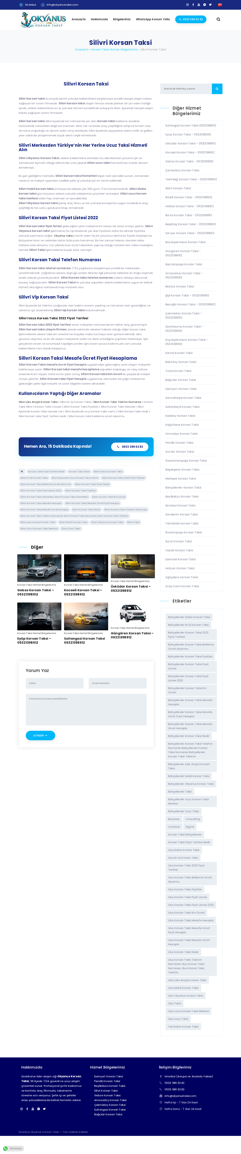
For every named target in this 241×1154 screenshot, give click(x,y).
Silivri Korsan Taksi (178, 188)
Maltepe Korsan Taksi (180, 479)
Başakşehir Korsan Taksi (182, 470)
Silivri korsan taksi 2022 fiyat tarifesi (123, 478)
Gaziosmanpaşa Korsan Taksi (186, 461)
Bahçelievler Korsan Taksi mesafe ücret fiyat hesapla (190, 714)
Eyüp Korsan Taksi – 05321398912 (34, 640)
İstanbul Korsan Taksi (180, 505)
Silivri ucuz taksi (71, 528)
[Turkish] (220, 5)
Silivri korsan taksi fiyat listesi (92, 484)
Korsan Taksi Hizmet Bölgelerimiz (36, 584)
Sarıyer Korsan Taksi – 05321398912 (189, 233)
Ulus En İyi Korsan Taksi (183, 858)
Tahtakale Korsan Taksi (181, 523)
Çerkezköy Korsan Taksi (182, 170)
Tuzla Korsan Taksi (178, 371)
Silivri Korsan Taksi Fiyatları (80, 490)
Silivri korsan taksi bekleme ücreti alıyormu (45, 484)
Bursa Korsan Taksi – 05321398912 (188, 215)
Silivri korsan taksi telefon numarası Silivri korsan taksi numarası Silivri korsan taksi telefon (74, 516)
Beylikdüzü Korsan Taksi (182, 496)
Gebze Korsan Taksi (107, 1095)
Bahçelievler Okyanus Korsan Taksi (191, 784)
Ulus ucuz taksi (178, 1019)
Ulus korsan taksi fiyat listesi (187, 897)
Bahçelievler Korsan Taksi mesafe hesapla (190, 702)
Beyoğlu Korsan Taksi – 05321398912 (190, 304)
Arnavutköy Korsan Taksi (110, 1100)
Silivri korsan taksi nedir (86, 509)
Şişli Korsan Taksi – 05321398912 (187, 295)
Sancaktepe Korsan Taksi (183, 398)
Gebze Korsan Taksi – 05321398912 (35, 592)
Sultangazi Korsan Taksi (110, 1109)
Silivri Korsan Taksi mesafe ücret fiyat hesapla (92, 503)
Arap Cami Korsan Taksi (182, 586)
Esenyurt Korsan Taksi (180, 389)
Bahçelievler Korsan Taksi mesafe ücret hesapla (190, 726)
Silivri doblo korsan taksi (108, 471)
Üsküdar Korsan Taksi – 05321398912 (131, 588)
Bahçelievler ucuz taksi (183, 811)
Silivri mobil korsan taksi (73, 522)
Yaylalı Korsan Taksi (179, 550)
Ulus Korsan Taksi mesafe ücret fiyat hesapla (189, 930)
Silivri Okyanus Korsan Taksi (107, 522)
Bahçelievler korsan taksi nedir (188, 736)
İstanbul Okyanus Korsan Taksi (39, 1132)
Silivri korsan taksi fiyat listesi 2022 (41, 490)
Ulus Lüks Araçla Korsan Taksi (187, 980)
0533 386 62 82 (132, 447)
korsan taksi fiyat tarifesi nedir (46, 471)
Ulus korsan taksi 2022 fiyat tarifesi (186, 867)
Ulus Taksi (174, 1003)
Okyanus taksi (63, 235)
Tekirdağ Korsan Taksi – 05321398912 (191, 179)
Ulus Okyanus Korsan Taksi (185, 995)
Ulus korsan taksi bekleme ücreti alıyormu (190, 879)
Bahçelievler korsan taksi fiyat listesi (188, 666)
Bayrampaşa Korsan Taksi (183, 264)
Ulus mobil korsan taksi (183, 988)
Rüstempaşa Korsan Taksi (183, 532)
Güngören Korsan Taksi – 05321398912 (132, 635)
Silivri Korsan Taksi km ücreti (108, 497)
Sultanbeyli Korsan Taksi (182, 407)
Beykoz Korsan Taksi (179, 286)
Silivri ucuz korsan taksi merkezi (39, 528)
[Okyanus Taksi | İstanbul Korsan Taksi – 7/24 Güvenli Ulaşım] (43, 28)
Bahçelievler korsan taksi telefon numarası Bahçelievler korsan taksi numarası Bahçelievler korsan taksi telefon (190, 750)
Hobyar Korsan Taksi (179, 568)
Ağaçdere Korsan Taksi (181, 577)
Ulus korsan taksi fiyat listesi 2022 (191, 905)
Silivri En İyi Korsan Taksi (34, 478)
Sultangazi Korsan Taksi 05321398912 (84, 640)
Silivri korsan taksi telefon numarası (125, 509)
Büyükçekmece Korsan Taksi (185, 242)
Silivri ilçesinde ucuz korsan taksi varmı (75, 478)
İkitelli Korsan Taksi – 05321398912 (188, 197)
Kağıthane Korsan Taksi (182, 425)
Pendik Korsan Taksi (179, 443)
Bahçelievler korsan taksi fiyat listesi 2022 (188, 678)
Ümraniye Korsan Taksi (181, 434)
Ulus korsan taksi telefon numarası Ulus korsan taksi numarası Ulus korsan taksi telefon (186, 966)
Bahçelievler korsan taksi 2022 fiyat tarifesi (188, 635)
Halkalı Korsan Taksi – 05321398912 (189, 206)
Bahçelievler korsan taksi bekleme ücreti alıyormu (191, 647)
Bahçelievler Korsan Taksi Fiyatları (190, 656)
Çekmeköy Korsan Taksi (110, 1105)
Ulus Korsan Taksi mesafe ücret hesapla (189, 942)
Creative (174, 827)
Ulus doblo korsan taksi (184, 850)
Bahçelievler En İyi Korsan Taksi (188, 625)
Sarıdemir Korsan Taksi (181, 514)
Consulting (193, 819)
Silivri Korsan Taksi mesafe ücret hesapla (44, 509)
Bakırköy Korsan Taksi (180, 362)
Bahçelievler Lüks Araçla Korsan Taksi (189, 766)
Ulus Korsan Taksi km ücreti (186, 912)
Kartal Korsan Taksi (179, 353)
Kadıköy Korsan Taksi (180, 416)
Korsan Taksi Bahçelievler (185, 834)
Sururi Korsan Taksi (178, 541)
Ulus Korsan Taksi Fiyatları (185, 889)
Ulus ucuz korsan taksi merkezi (188, 1011)
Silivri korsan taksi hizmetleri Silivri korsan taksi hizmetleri (54, 497)
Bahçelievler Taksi (180, 791)
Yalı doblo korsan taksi (183, 1026)
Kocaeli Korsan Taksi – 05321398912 (83, 592)
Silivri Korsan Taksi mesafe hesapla (41, 503)
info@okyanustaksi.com (63, 5)
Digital (190, 827)
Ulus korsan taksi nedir (183, 952)
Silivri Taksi (133, 522)
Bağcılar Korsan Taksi (180, 380)
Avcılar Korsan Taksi (179, 452)
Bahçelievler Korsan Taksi (183, 488)
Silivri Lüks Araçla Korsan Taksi (38, 522)
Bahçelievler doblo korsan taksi (189, 617)
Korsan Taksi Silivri (79, 471)
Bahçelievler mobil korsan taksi (188, 776)
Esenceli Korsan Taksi (180, 559)
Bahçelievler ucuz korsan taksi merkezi (188, 801)
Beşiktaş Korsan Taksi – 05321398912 (190, 224)
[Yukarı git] (233, 1146)
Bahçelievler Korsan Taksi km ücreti (187, 690)
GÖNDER (38, 735)
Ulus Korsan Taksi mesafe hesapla (190, 920)
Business (174, 819)
